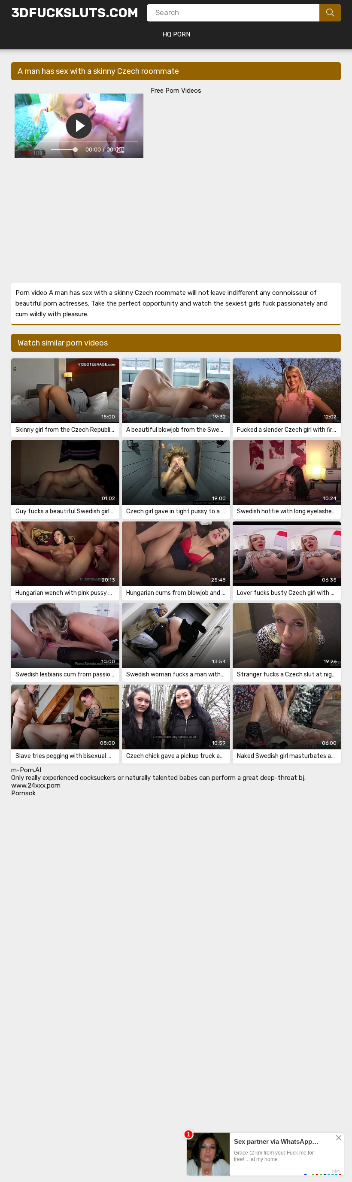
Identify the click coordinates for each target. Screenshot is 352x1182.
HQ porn (176, 34)
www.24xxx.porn (36, 785)
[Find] (330, 12)
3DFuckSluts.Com (74, 13)
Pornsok (23, 793)
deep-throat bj (282, 778)
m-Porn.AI (26, 770)
